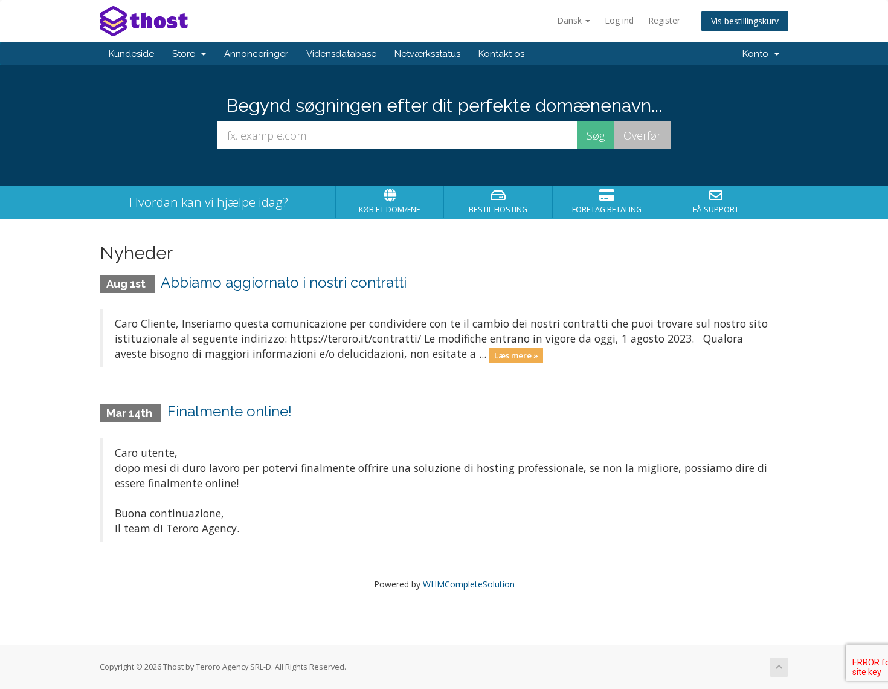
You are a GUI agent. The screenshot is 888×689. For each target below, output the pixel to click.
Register (664, 20)
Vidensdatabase (341, 53)
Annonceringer (256, 53)
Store (186, 53)
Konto (757, 53)
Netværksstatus (427, 53)
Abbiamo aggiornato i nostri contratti (284, 282)
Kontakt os (501, 53)
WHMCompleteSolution (469, 584)
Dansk (570, 20)
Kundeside (131, 53)
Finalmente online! (229, 411)
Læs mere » (516, 354)
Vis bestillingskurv (745, 21)
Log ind (619, 20)
